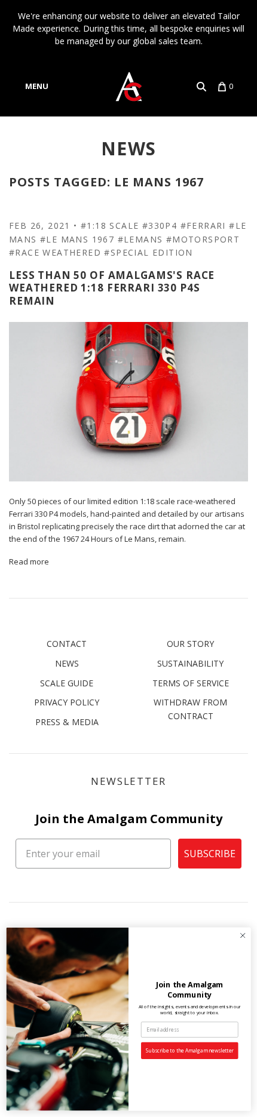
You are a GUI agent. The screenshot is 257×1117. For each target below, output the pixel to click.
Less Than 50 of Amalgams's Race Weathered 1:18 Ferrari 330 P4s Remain (112, 288)
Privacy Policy (66, 702)
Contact (67, 643)
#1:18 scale (110, 225)
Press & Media (67, 722)
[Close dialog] (242, 935)
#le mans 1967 (77, 239)
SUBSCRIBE (209, 853)
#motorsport (203, 239)
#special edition (148, 252)
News (129, 148)
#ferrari (203, 225)
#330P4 (159, 225)
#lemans (140, 239)
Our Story (190, 643)
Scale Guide (66, 683)
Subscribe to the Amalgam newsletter (190, 1050)
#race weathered (55, 252)
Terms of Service (190, 683)
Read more (29, 561)
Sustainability (190, 663)
